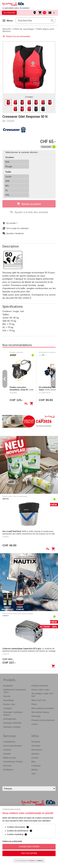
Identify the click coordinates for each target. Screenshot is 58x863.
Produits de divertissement (43, 720)
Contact (34, 758)
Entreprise (35, 742)
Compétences (9, 742)
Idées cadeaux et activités (42, 708)
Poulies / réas (9, 704)
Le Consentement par (29, 860)
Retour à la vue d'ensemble (16, 36)
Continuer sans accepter (11, 809)
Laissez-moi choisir (29, 846)
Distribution (8, 770)
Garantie (7, 754)
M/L (7, 185)
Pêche (34, 704)
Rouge (8, 166)
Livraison (7, 750)
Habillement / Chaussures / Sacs (14, 691)
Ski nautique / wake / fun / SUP (42, 694)
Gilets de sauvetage (23, 29)
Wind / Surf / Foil (38, 700)
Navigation (8, 686)
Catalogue (36, 766)
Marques (35, 754)
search (52, 20)
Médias (34, 770)
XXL (7, 195)
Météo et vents (9, 758)
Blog (33, 762)
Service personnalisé (12, 746)
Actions (34, 724)
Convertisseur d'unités (13, 762)
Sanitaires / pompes (12, 727)
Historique (35, 746)
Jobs (33, 774)
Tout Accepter (29, 853)
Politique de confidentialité (12, 841)
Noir (7, 161)
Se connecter (9, 13)
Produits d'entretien (39, 686)
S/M (7, 181)
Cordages (7, 708)
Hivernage (36, 716)
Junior (8, 176)
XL (6, 190)
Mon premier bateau (40, 712)
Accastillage (8, 700)
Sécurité (6, 29)
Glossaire (7, 766)
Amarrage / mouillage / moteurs (13, 713)
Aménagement (9, 719)
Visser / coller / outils (40, 690)
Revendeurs (36, 750)
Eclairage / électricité (12, 723)
